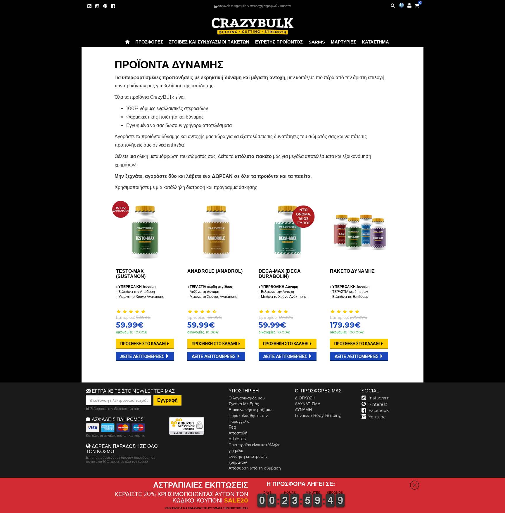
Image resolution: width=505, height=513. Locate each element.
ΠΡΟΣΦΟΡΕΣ (149, 42)
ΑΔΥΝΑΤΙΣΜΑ (307, 403)
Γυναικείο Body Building (318, 415)
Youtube (377, 417)
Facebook (379, 410)
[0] (416, 5)
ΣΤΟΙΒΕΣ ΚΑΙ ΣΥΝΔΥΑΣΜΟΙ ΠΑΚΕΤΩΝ (209, 42)
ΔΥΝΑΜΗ (303, 409)
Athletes (237, 438)
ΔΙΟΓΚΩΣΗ (305, 398)
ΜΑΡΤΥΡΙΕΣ (343, 42)
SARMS (317, 42)
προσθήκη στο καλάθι (143, 343)
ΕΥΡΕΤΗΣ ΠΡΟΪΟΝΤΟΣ (279, 42)
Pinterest (377, 404)
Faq (232, 427)
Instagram (379, 398)
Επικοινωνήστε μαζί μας (250, 409)
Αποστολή (238, 433)
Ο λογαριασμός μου (247, 398)
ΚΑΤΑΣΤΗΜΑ (375, 42)
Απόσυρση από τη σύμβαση (255, 468)
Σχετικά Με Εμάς (244, 403)
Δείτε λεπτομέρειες (142, 356)
